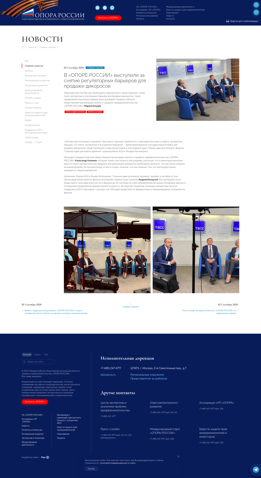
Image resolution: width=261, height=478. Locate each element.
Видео (28, 120)
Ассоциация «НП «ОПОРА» (148, 10)
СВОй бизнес (32, 137)
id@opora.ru (108, 374)
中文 (46, 355)
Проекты (140, 19)
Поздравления (32, 125)
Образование (172, 13)
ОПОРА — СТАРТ (33, 142)
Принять (91, 469)
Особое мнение (33, 107)
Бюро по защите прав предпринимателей (185, 10)
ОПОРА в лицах (33, 98)
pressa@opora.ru (108, 438)
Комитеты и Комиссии (146, 13)
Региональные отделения (147, 374)
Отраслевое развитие (36, 85)
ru (256, 12)
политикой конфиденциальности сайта (117, 463)
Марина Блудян (95, 112)
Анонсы (29, 70)
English (37, 355)
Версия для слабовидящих (244, 21)
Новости (170, 16)
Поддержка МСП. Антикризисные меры (36, 131)
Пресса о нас (32, 103)
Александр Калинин (75, 112)
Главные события (48, 47)
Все (27, 61)
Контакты (170, 19)
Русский (27, 355)
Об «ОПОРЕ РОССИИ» (146, 7)
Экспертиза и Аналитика (33, 438)
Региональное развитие (147, 16)
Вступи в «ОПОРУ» (108, 17)
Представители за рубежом (148, 378)
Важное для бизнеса (35, 75)
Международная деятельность (180, 7)
